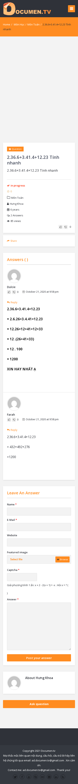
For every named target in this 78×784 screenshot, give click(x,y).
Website (12, 535)
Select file (16, 559)
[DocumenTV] (27, 8)
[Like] (61, 227)
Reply (14, 302)
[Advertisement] (39, 89)
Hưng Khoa (16, 204)
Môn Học (19, 24)
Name (12, 504)
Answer (13, 599)
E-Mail (12, 520)
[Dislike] (66, 227)
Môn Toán (33, 24)
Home (6, 24)
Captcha (13, 570)
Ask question (39, 704)
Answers (17, 215)
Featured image (17, 552)
